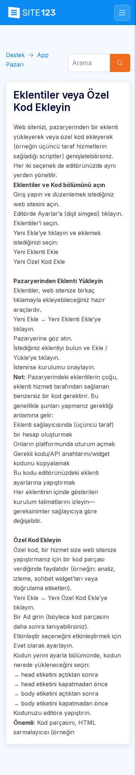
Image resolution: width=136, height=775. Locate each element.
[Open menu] (122, 13)
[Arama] (120, 63)
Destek (15, 55)
